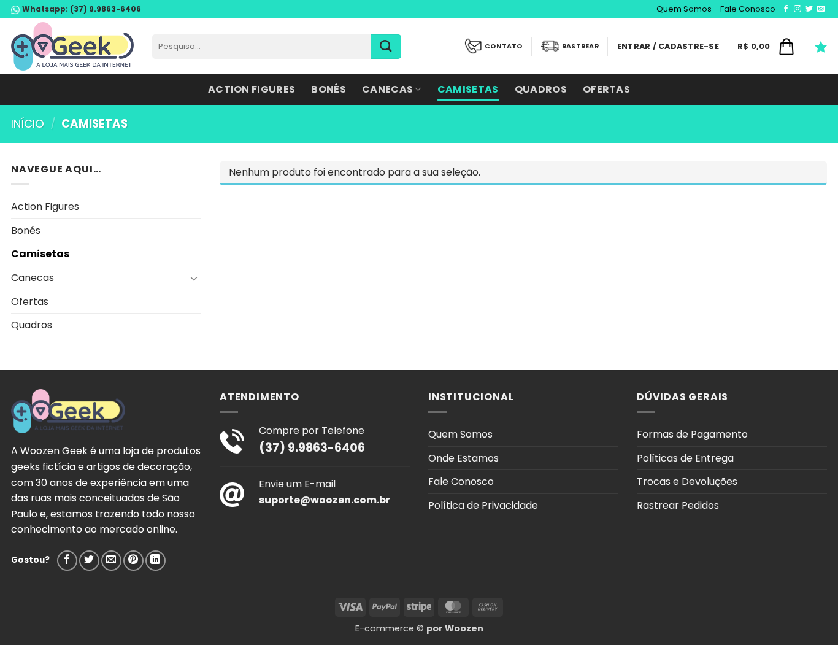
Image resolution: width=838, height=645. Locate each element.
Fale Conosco (747, 9)
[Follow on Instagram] (797, 9)
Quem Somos (684, 9)
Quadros (541, 89)
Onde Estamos (463, 458)
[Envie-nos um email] (821, 9)
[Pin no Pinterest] (133, 560)
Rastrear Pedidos (678, 505)
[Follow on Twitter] (809, 9)
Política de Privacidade (483, 505)
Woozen (464, 628)
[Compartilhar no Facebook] (67, 560)
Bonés (328, 89)
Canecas (387, 89)
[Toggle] (193, 278)
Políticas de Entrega (685, 458)
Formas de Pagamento (692, 434)
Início (27, 123)
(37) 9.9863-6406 (104, 9)
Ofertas (606, 89)
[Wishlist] (821, 46)
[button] (668, 47)
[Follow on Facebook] (786, 9)
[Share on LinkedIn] (155, 560)
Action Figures (251, 89)
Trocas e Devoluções (687, 481)
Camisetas (468, 89)
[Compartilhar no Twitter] (89, 560)
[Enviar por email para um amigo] (111, 560)
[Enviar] (386, 46)
